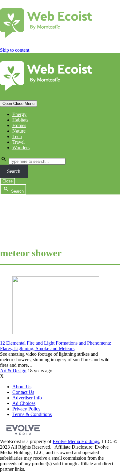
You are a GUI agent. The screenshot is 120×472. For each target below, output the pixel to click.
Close (7, 181)
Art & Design (13, 370)
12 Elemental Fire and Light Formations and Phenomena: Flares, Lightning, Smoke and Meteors (55, 345)
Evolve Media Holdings (76, 441)
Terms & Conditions (32, 414)
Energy (19, 114)
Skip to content (14, 50)
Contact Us (23, 392)
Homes (19, 125)
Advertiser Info (27, 397)
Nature (19, 131)
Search (13, 171)
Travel (18, 142)
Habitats (20, 119)
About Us (21, 386)
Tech (17, 136)
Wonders (21, 147)
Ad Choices (23, 403)
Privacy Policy (26, 408)
